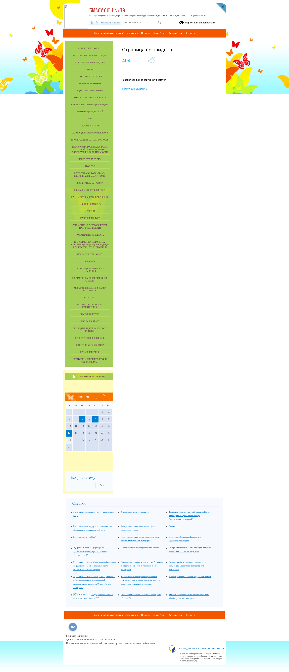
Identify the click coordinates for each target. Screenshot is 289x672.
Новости (145, 33)
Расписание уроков (90, 83)
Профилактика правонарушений (90, 197)
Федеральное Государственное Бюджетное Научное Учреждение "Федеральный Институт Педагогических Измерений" (190, 515)
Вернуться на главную (134, 89)
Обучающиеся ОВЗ (89, 218)
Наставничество (89, 314)
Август (106, 395)
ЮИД (89, 119)
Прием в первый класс (89, 254)
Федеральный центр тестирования (135, 512)
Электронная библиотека (90, 345)
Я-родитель (173, 526)
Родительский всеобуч (90, 90)
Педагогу (89, 261)
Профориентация (90, 352)
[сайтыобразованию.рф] (221, 8)
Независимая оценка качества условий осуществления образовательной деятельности (90, 149)
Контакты (190, 33)
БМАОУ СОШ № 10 (107, 11)
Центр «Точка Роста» (89, 159)
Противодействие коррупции (90, 55)
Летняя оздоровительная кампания (90, 269)
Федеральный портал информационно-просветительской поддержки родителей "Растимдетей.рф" (90, 551)
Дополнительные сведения (90, 62)
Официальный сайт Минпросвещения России (140, 548)
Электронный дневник (91, 376)
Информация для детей (90, 112)
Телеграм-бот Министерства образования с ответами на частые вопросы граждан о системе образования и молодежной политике (141, 580)
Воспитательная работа (89, 183)
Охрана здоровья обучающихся (90, 133)
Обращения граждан (89, 48)
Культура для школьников (90, 338)
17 (69, 433)
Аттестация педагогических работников (90, 289)
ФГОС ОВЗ (90, 211)
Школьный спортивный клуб (90, 190)
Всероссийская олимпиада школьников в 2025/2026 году (90, 174)
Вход (102, 485)
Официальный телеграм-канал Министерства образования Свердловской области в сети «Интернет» (187, 566)
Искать (160, 22)
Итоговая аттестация (90, 76)
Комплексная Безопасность (90, 97)
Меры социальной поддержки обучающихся (90, 360)
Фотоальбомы (175, 33)
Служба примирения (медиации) (89, 104)
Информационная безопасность (89, 140)
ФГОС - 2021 (89, 297)
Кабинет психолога (90, 204)
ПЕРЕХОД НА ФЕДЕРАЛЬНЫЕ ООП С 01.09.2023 (90, 329)
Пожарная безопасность (90, 235)
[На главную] (91, 22)
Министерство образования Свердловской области (190, 576)
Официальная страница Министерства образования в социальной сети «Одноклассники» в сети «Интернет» (142, 566)
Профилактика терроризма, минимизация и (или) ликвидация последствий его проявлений (90, 245)
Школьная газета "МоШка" (84, 537)
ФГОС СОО (90, 166)
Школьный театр (90, 321)
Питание (90, 69)
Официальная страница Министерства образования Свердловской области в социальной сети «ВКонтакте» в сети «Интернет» (94, 566)
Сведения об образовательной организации (116, 33)
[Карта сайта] (96, 22)
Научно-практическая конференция (90, 305)
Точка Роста (159, 33)
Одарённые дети (90, 126)
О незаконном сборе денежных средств (90, 279)
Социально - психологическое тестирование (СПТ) (89, 226)
